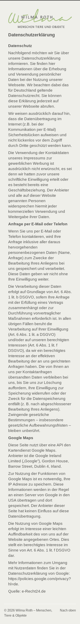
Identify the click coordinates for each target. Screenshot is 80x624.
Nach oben (68, 610)
